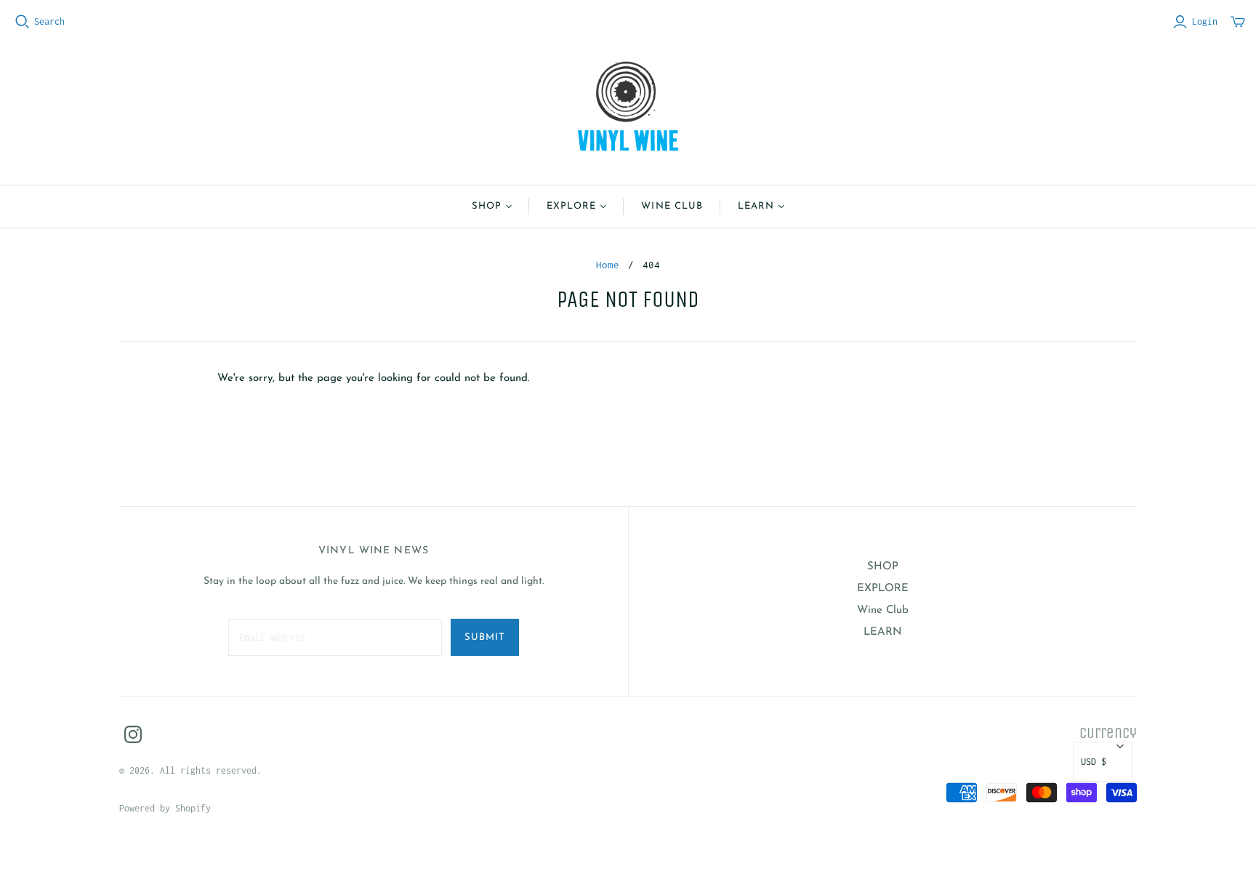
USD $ (1093, 761)
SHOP (487, 206)
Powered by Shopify (165, 808)
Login (1204, 21)
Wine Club (671, 206)
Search (49, 21)
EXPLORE (571, 206)
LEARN (756, 206)
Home (607, 264)
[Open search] (22, 22)
